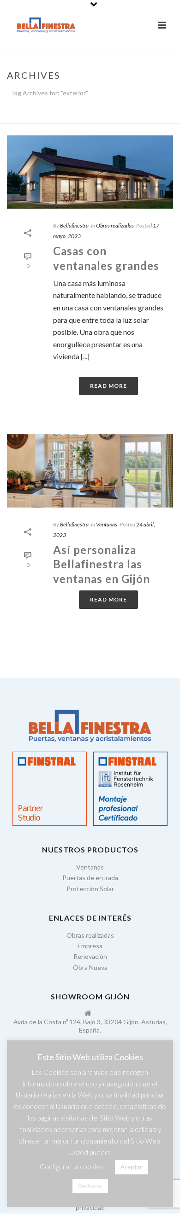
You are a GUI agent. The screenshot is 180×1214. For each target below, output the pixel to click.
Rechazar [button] (90, 1186)
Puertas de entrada (90, 877)
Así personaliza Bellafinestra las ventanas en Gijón (101, 564)
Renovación (90, 956)
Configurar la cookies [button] (71, 1166)
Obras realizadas (115, 225)
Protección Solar (90, 889)
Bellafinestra (74, 225)
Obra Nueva (90, 967)
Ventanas (106, 524)
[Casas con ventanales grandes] (90, 172)
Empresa (90, 946)
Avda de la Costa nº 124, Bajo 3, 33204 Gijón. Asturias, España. (90, 1026)
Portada (73, 117)
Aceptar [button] (131, 1167)
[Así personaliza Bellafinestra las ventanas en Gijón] (90, 471)
